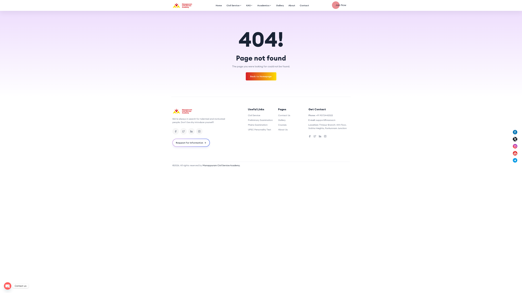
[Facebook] (175, 131)
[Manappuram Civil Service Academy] (182, 5)
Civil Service (233, 5)
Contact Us (284, 115)
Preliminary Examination (260, 120)
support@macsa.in (325, 120)
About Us (283, 129)
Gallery (280, 5)
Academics (263, 5)
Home (219, 5)
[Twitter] (183, 131)
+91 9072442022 (324, 115)
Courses (282, 124)
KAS (248, 5)
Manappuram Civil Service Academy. (221, 165)
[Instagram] (199, 131)
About (291, 5)
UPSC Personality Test (259, 129)
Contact (304, 5)
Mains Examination (258, 124)
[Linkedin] (191, 131)
